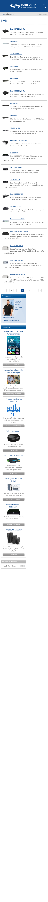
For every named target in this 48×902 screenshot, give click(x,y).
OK (22, 566)
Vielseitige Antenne (14, 431)
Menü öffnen (3, 6)
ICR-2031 (13, 473)
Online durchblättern (13, 365)
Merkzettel (42, 14)
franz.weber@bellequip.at (10, 320)
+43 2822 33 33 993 (8, 318)
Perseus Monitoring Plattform (14, 400)
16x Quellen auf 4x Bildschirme (13, 505)
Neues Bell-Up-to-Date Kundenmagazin (13, 332)
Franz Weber (18, 308)
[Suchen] (44, 6)
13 (36, 290)
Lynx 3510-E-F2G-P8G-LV (14, 499)
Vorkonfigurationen (13, 394)
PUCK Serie (14, 450)
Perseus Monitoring (13, 426)
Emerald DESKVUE (13, 525)
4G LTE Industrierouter (13, 455)
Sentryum (13, 555)
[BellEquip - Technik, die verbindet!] (23, 6)
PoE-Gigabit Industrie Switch (13, 479)
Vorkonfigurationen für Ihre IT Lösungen (13, 371)
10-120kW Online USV (13, 530)
